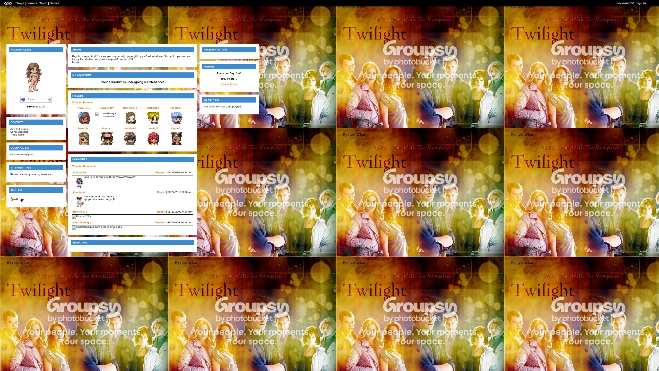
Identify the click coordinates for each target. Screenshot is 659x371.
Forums (32, 3)
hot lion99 (130, 128)
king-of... (176, 128)
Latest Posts (229, 84)
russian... (176, 107)
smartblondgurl (82, 222)
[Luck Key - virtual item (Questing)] (14, 202)
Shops (19, 3)
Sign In (641, 3)
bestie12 (153, 128)
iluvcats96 (79, 172)
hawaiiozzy (107, 107)
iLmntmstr (79, 192)
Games (54, 3)
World (43, 3)
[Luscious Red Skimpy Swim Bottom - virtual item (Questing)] (22, 202)
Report (159, 172)
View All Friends (82, 102)
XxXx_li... (84, 107)
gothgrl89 (153, 107)
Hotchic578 (130, 107)
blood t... (106, 128)
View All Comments (84, 166)
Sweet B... (83, 128)
